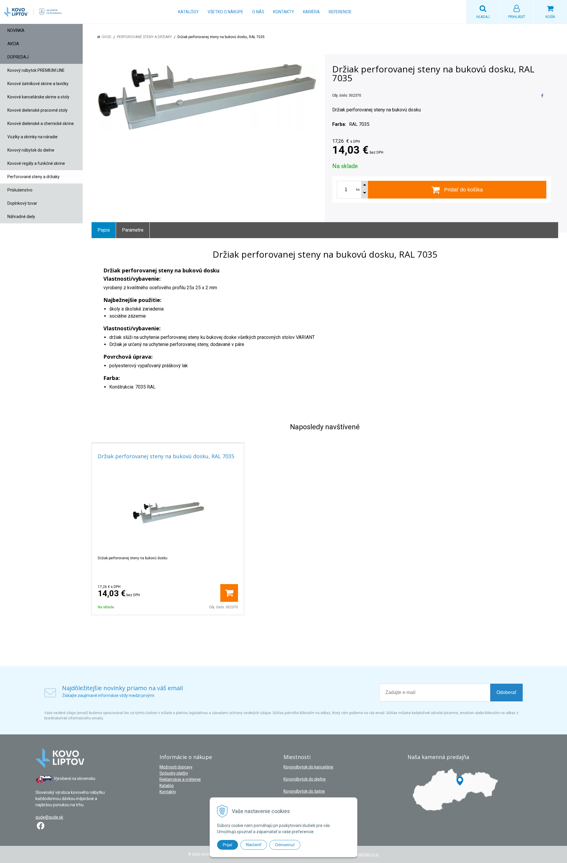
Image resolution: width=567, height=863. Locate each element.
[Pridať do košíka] (229, 593)
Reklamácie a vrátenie (180, 779)
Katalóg (166, 785)
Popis (103, 230)
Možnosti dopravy (176, 767)
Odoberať (506, 692)
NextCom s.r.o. (367, 854)
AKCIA (13, 43)
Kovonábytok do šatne (304, 791)
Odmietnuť (285, 844)
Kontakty (283, 11)
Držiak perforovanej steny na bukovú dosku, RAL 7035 (166, 456)
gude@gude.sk (49, 817)
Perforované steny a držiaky (144, 37)
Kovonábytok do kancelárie (308, 767)
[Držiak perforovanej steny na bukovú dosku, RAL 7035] (204, 97)
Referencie (340, 11)
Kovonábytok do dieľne (305, 779)
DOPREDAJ (18, 57)
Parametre (133, 230)
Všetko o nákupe (225, 11)
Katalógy (188, 11)
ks (358, 189)
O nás (258, 11)
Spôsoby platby (173, 773)
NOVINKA (16, 30)
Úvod (106, 37)
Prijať (227, 844)
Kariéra (311, 11)
